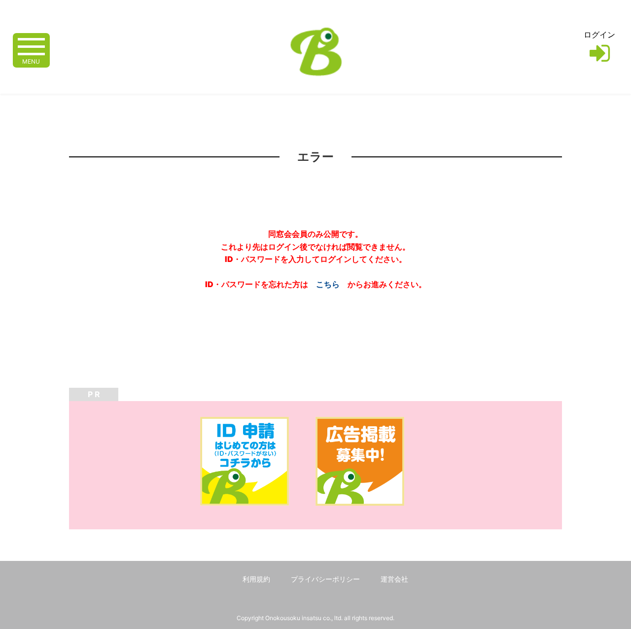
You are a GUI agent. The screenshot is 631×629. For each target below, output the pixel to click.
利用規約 (256, 579)
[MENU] (31, 45)
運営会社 (394, 579)
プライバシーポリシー (325, 579)
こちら (328, 284)
